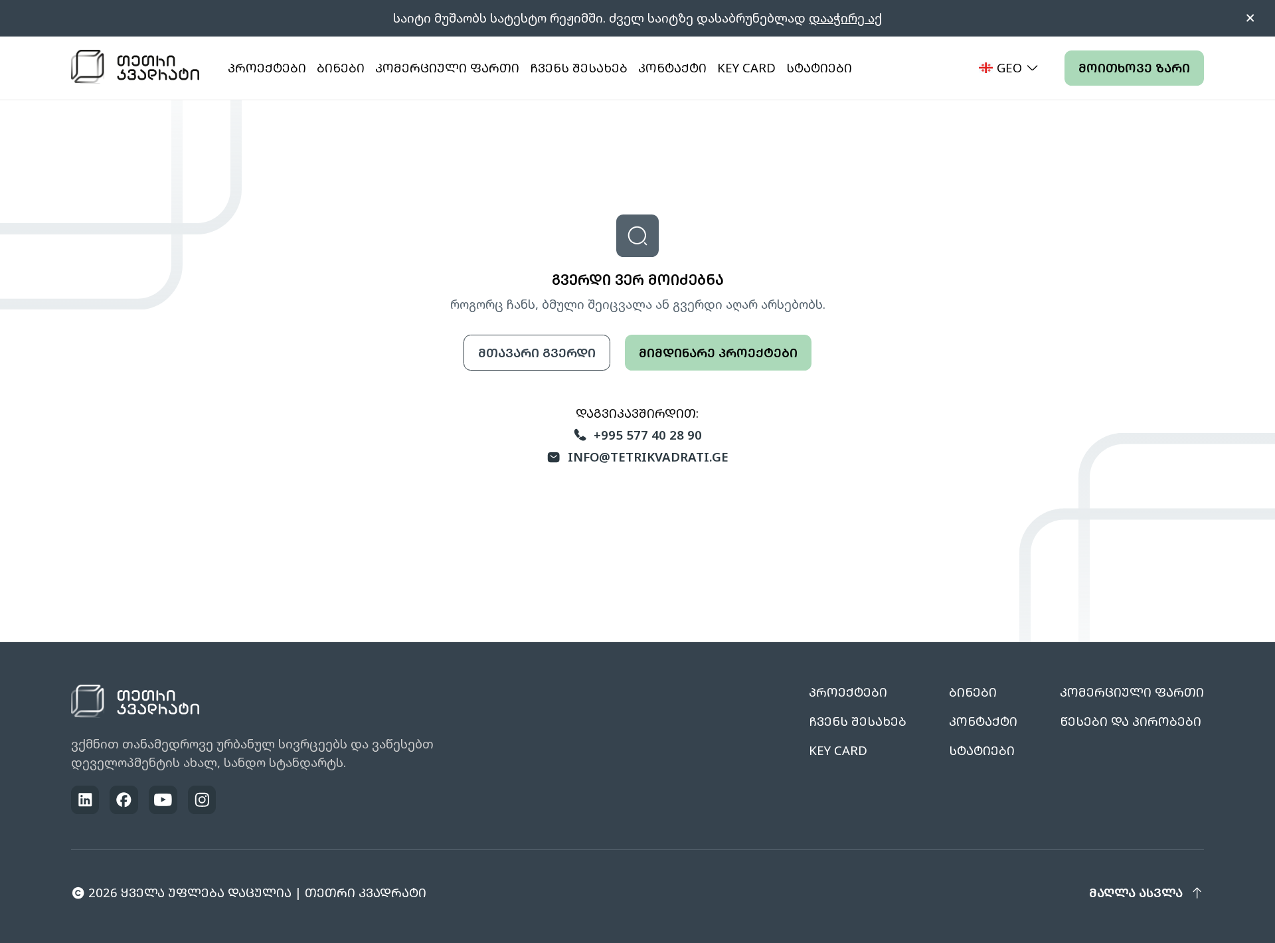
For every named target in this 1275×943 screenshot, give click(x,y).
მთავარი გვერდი (537, 352)
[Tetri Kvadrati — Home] (135, 67)
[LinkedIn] (85, 800)
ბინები (341, 67)
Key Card (746, 67)
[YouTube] (163, 800)
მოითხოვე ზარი (1134, 67)
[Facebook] (124, 800)
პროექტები (267, 67)
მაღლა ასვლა (1136, 892)
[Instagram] (202, 800)
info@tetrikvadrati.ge (648, 457)
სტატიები (819, 67)
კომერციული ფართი (447, 67)
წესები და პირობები (1130, 721)
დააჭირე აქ (845, 17)
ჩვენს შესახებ (579, 67)
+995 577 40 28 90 (648, 435)
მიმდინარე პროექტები (718, 352)
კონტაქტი (672, 67)
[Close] (1250, 18)
